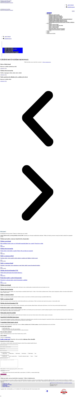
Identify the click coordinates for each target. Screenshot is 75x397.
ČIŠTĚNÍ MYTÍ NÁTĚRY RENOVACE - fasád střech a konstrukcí (61, 382)
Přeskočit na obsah (3, 0)
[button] (37, 119)
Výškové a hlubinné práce (46, 62)
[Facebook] (47, 391)
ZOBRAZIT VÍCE (3, 68)
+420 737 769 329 (7, 36)
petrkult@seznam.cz (71, 7)
